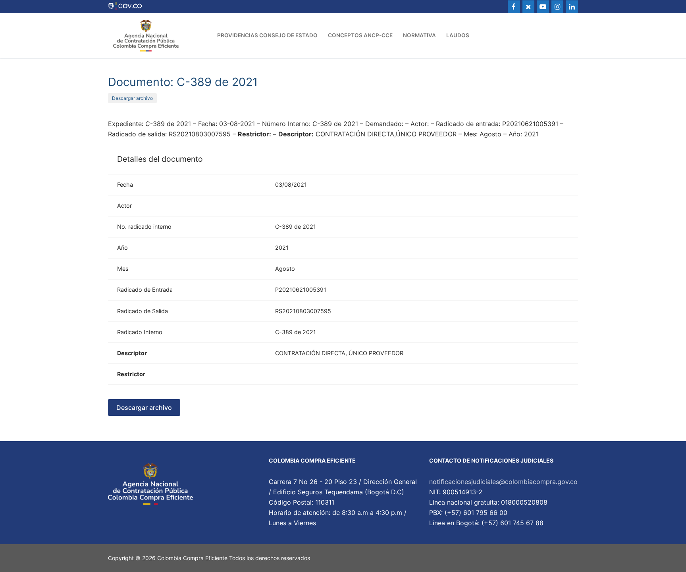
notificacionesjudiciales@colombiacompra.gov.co (503, 482)
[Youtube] (543, 6)
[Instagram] (557, 6)
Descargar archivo (132, 98)
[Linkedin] (572, 6)
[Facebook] (514, 6)
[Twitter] (528, 6)
